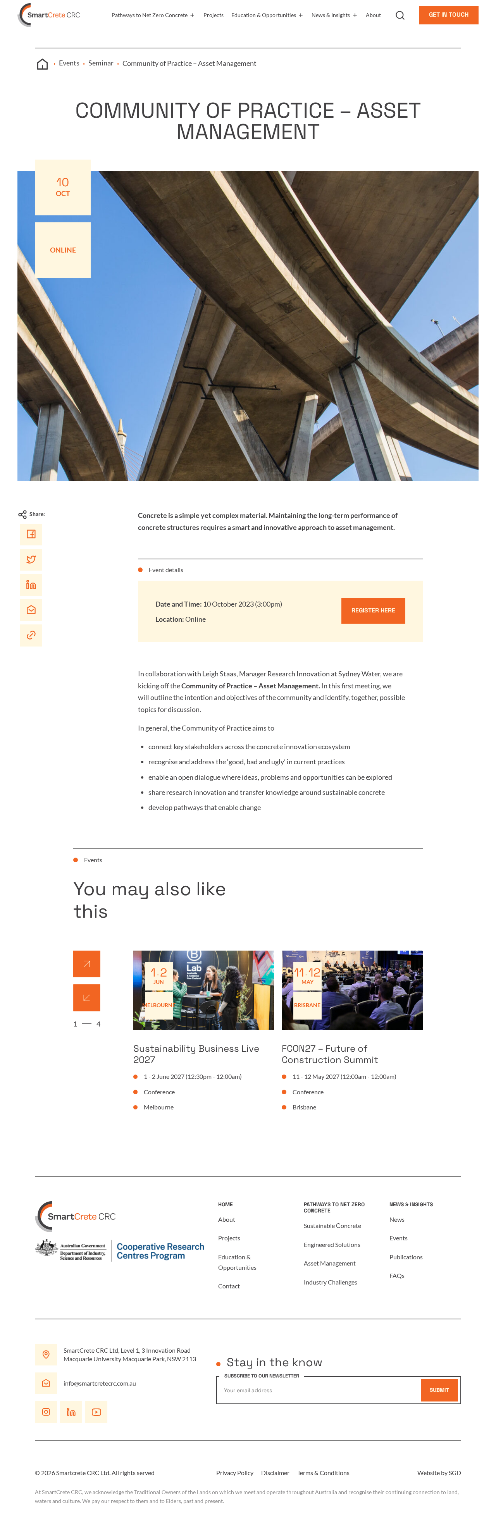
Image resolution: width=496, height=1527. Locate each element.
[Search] (409, 15)
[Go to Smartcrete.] (42, 64)
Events (398, 1238)
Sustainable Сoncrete (332, 1225)
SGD (455, 1472)
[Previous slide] (86, 997)
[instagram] (46, 1412)
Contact (229, 1286)
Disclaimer (275, 1472)
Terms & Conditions (323, 1472)
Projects (213, 15)
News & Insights (331, 15)
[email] (31, 610)
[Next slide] (86, 964)
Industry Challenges (330, 1282)
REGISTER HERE (373, 610)
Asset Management (330, 1263)
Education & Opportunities (263, 15)
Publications (406, 1256)
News (397, 1219)
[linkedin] (31, 584)
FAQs (397, 1275)
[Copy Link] (31, 635)
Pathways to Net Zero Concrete (150, 15)
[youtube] (96, 1412)
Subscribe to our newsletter (261, 1376)
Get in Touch (448, 15)
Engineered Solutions (332, 1244)
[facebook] (31, 534)
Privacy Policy (234, 1472)
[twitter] (31, 559)
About (373, 15)
